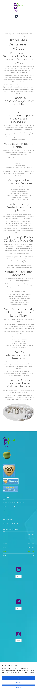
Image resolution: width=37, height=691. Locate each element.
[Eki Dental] (18, 7)
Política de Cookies (9, 506)
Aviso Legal (7, 515)
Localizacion (7, 519)
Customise (19, 682)
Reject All (18, 687)
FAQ (4, 511)
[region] (18, 676)
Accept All (18, 678)
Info (18, 576)
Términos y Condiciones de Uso (13, 502)
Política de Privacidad (10, 523)
